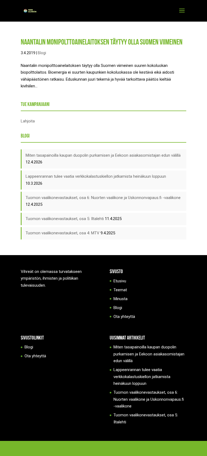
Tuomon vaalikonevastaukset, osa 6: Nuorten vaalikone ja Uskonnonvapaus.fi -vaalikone (103, 197)
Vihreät (68, 448)
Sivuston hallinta (130, 448)
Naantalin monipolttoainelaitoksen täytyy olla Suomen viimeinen (101, 42)
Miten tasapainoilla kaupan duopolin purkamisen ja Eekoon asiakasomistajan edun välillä (103, 155)
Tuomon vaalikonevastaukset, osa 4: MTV (62, 233)
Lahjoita (28, 121)
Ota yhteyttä (124, 316)
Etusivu (119, 281)
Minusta (120, 298)
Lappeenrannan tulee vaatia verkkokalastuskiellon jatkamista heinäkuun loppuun (96, 176)
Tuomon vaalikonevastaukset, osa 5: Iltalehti (65, 218)
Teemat (120, 289)
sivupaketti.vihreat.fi (95, 448)
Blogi (42, 53)
